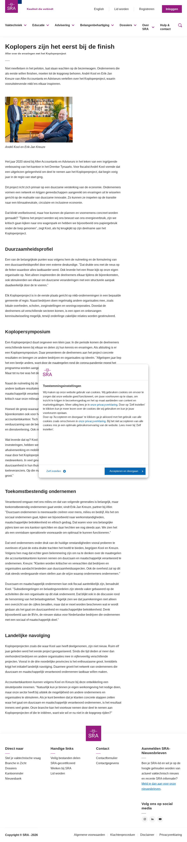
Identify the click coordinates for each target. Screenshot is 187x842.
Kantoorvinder (14, 773)
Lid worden (121, 9)
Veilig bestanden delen (65, 758)
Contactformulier (106, 758)
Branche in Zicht (15, 763)
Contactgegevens (107, 763)
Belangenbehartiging (94, 25)
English (99, 9)
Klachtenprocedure (122, 834)
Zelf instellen (53, 471)
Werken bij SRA (61, 768)
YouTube (160, 819)
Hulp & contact (165, 27)
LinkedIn (152, 819)
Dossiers (126, 25)
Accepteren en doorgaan (124, 471)
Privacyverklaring (170, 834)
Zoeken (179, 27)
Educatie (38, 25)
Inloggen (172, 9)
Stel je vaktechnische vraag (23, 758)
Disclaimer (147, 834)
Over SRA (145, 27)
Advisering (62, 25)
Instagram (145, 819)
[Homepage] (11, 6)
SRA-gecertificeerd (63, 763)
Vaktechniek (13, 25)
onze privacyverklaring (103, 404)
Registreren (146, 9)
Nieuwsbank (13, 778)
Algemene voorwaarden (89, 834)
